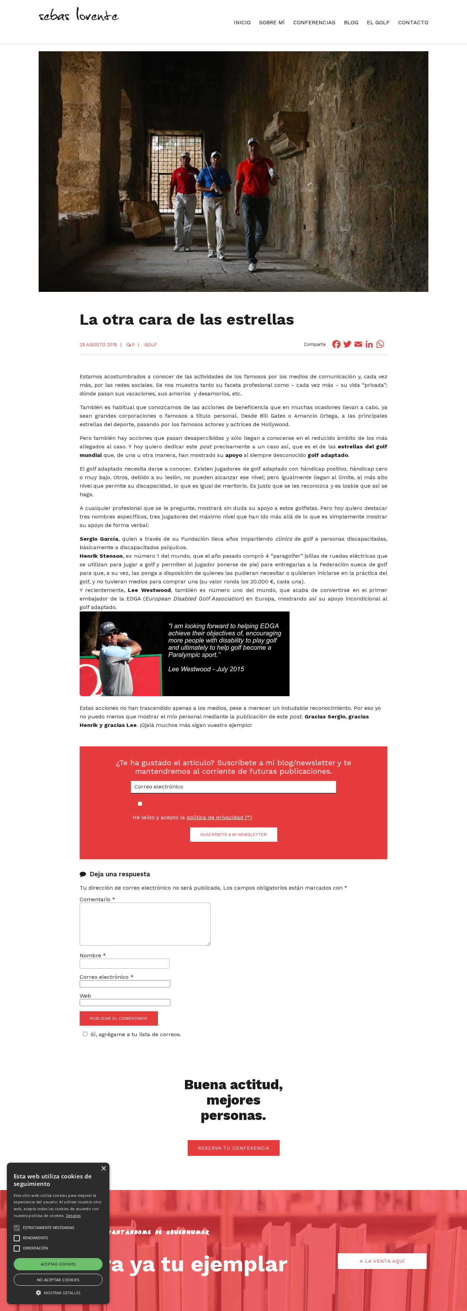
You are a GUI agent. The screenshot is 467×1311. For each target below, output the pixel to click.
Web (85, 995)
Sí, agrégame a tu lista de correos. (136, 1034)
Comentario (97, 899)
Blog (351, 22)
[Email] (358, 344)
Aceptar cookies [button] (58, 1264)
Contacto (413, 22)
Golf (150, 344)
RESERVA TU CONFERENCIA (233, 1148)
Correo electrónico (106, 977)
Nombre (93, 955)
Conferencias (314, 22)
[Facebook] (336, 344)
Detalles (73, 1215)
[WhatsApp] (380, 344)
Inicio (242, 22)
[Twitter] (347, 344)
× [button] (103, 1168)
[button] (58, 1292)
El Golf (378, 22)
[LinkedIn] (369, 344)
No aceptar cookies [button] (58, 1279)
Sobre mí (272, 22)
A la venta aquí (382, 1261)
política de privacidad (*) (219, 817)
